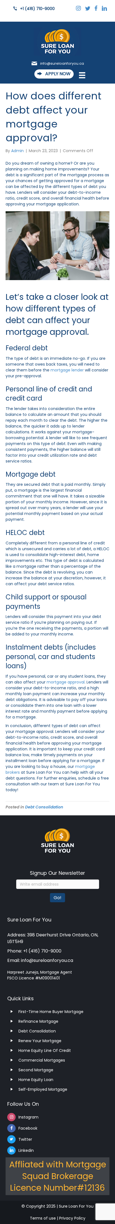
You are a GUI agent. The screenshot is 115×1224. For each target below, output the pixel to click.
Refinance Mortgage (38, 1021)
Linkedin (26, 1150)
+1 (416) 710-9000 (37, 8)
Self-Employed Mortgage (42, 1089)
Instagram (28, 1117)
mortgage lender (67, 370)
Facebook (27, 1128)
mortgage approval (65, 682)
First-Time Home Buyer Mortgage (50, 1011)
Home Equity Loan (35, 1079)
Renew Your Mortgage (39, 1041)
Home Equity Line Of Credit (44, 1050)
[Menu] (79, 76)
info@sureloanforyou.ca (62, 63)
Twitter (25, 1139)
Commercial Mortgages (41, 1060)
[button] (54, 74)
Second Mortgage (35, 1070)
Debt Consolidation (44, 807)
